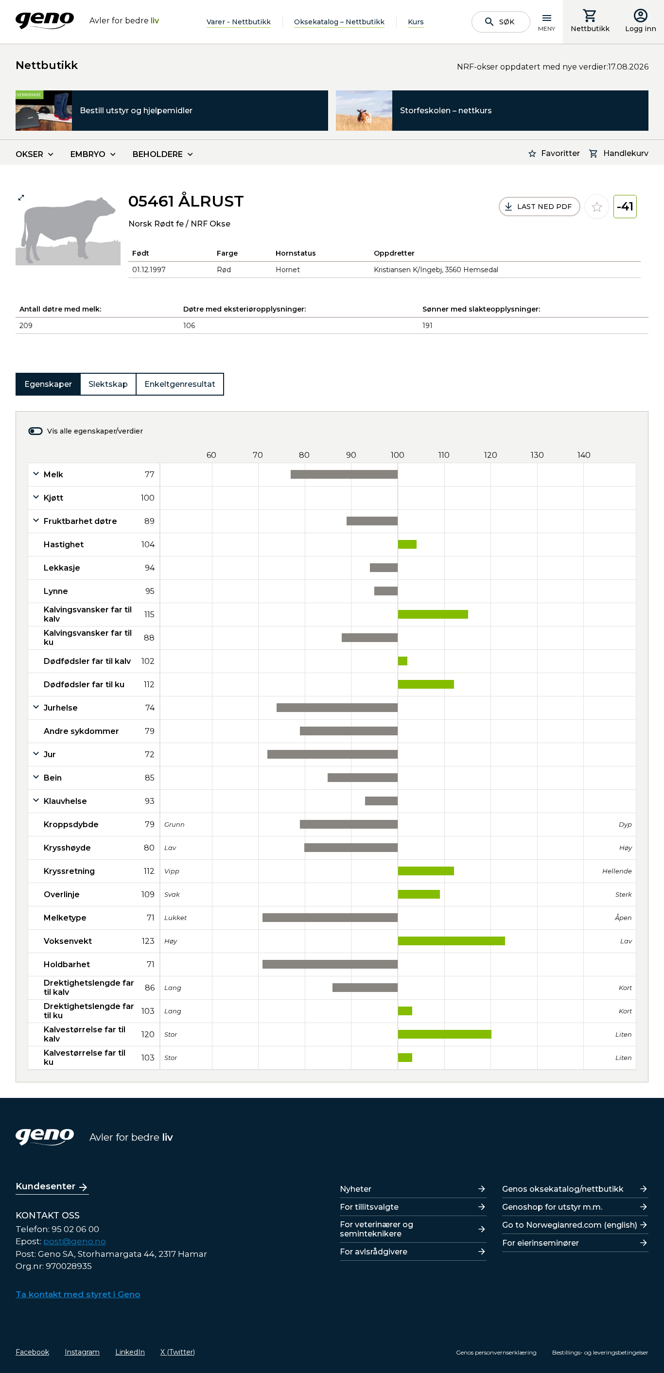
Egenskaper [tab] (48, 384)
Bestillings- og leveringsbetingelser (600, 1352)
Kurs (416, 21)
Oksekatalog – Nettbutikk (339, 21)
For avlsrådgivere (373, 1251)
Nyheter (355, 1189)
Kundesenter (45, 1186)
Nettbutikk (590, 28)
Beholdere (158, 154)
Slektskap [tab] (108, 384)
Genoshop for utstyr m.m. (552, 1207)
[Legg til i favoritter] (597, 206)
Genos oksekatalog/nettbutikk (563, 1189)
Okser (29, 154)
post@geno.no (74, 1241)
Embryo (87, 154)
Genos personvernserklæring (496, 1352)
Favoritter (560, 153)
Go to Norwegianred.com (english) (569, 1225)
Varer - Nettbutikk (239, 21)
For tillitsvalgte (369, 1207)
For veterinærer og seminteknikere (376, 1229)
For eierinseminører (540, 1243)
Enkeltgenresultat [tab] (179, 384)
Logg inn (640, 28)
